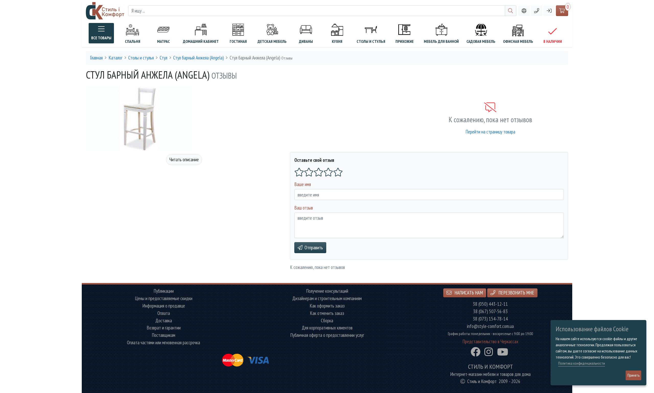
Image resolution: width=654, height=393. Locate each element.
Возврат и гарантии (164, 327)
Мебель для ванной (441, 41)
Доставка (163, 320)
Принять (633, 375)
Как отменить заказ (327, 313)
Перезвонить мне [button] (515, 292)
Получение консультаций (327, 291)
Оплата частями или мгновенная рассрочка (163, 342)
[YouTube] (502, 352)
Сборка (327, 320)
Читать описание (184, 159)
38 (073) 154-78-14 (490, 319)
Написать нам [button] (468, 292)
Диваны (306, 41)
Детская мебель (272, 41)
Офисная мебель (518, 41)
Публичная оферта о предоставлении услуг (327, 335)
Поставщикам (163, 335)
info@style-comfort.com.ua (490, 326)
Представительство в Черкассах (490, 341)
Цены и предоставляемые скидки (163, 298)
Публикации (164, 291)
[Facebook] (475, 352)
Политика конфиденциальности (581, 363)
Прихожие (404, 41)
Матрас (163, 41)
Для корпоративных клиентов (327, 327)
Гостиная (238, 41)
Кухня (337, 41)
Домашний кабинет (201, 41)
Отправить (314, 247)
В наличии (552, 41)
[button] (536, 10)
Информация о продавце (163, 306)
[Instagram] (488, 352)
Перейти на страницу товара (490, 131)
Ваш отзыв (303, 207)
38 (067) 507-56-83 (490, 311)
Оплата (163, 313)
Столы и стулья (371, 41)
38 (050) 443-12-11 (490, 304)
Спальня (132, 41)
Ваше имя (302, 184)
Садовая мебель (480, 41)
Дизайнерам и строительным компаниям (327, 298)
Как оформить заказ (327, 306)
